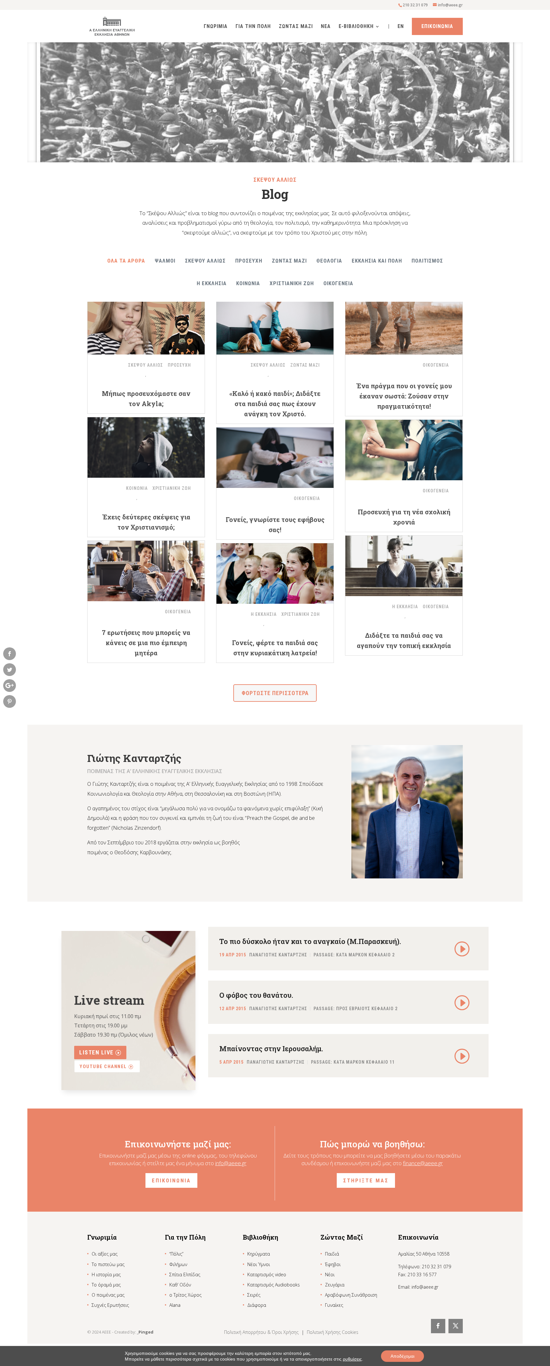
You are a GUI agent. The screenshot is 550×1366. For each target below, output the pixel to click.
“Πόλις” (176, 1254)
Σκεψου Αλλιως (205, 260)
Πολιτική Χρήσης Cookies (332, 1332)
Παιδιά (332, 1254)
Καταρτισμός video (266, 1274)
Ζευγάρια (334, 1285)
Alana (174, 1305)
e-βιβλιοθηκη (356, 26)
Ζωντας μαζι (289, 260)
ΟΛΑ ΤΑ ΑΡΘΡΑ (126, 260)
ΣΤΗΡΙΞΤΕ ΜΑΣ (366, 1180)
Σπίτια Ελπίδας (184, 1274)
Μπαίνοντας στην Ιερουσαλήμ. (271, 1048)
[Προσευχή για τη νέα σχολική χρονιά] (403, 450)
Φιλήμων (178, 1264)
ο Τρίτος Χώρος (185, 1295)
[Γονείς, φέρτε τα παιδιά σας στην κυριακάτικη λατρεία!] (275, 573)
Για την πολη (253, 26)
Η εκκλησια (212, 283)
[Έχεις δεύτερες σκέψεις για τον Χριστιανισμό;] (146, 447)
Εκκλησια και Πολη (377, 260)
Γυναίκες (334, 1305)
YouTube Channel (103, 1066)
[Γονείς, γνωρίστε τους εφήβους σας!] (275, 457)
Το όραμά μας (106, 1285)
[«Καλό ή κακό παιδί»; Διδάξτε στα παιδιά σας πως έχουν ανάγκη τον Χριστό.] (275, 324)
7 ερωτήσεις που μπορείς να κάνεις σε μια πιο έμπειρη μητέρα (146, 642)
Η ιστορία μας (106, 1274)
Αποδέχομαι (402, 1356)
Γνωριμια (216, 26)
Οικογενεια (338, 283)
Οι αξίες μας (104, 1254)
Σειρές (253, 1295)
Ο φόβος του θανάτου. (256, 995)
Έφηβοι (333, 1264)
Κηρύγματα (258, 1254)
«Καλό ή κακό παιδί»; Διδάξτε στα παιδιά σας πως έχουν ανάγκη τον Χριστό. (275, 403)
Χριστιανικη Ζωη (292, 283)
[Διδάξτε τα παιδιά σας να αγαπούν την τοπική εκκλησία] (403, 566)
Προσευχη (248, 260)
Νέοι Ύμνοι (258, 1264)
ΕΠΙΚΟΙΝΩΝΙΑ (171, 1180)
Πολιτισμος (427, 260)
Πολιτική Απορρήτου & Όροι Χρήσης (262, 1332)
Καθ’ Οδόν (180, 1285)
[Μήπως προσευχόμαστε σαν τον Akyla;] (146, 324)
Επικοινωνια (437, 26)
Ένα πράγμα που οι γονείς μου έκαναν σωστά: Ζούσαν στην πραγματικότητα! (404, 396)
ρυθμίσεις (352, 1359)
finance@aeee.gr (423, 1163)
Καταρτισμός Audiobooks (273, 1285)
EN (401, 26)
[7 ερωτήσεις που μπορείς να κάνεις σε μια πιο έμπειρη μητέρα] (146, 571)
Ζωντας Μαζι (296, 26)
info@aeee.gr (230, 1163)
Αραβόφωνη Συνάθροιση (351, 1295)
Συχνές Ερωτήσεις (110, 1305)
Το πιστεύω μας (108, 1264)
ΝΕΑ (326, 26)
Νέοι (330, 1274)
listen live (96, 1052)
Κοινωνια (248, 283)
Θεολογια (329, 260)
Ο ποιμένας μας (108, 1295)
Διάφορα (256, 1305)
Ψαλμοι (165, 260)
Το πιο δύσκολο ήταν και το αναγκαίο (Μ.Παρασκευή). (310, 941)
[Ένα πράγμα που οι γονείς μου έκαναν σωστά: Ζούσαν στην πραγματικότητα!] (403, 324)
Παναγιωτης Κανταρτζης (278, 955)
